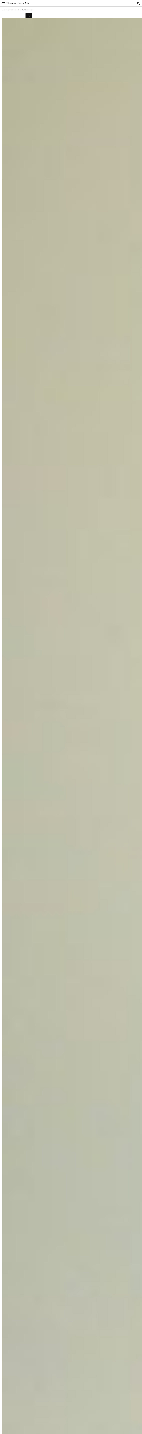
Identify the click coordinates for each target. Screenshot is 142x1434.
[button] (29, 15)
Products (11, 10)
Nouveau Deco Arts (18, 3)
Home (4, 10)
